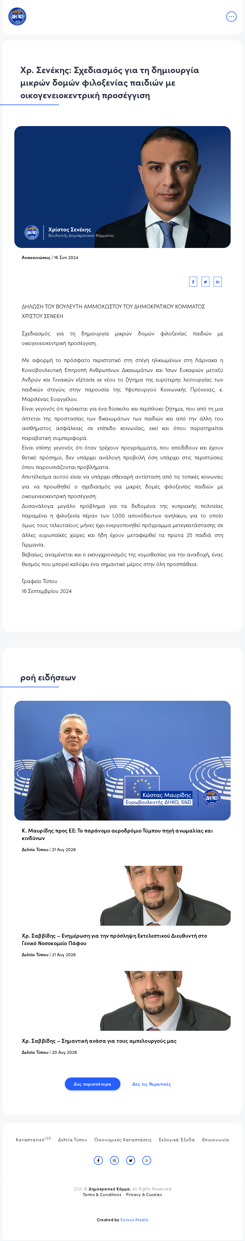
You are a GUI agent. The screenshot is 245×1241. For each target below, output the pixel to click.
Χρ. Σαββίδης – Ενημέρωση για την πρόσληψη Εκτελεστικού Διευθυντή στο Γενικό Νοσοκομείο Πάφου (114, 939)
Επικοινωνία (215, 1139)
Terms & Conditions (102, 1194)
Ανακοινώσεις (36, 257)
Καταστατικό (33, 1138)
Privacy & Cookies (144, 1194)
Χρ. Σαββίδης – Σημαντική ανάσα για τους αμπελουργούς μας (99, 1040)
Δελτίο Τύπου (35, 849)
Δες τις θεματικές (151, 1083)
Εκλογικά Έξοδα (177, 1139)
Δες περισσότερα (92, 1083)
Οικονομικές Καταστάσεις (123, 1139)
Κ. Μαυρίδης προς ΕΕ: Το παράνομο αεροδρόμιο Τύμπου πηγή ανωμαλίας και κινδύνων (117, 834)
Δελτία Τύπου (72, 1139)
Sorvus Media (134, 1219)
